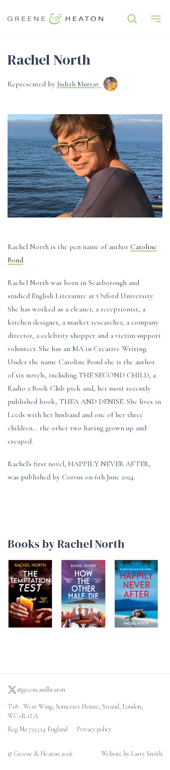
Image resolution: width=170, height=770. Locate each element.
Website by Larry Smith (131, 754)
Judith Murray (79, 84)
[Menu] (155, 18)
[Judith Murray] (110, 85)
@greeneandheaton (41, 690)
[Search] (132, 18)
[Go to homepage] (55, 18)
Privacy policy (93, 729)
